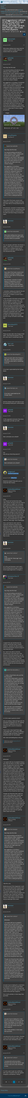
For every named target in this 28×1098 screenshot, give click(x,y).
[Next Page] (21, 1082)
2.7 (16, 11)
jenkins (20, 10)
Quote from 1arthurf (12, 553)
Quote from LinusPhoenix (13, 268)
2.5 (11, 11)
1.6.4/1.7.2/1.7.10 (5, 13)
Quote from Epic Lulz (12, 388)
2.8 (19, 11)
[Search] (18, 1)
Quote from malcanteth (13, 231)
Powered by (14, 1095)
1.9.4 (16, 13)
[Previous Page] (6, 1082)
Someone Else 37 (16, 741)
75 (14, 1082)
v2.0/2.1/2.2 (4, 11)
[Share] (24, 34)
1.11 (22, 13)
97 (19, 1082)
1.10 (19, 13)
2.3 (8, 11)
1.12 (25, 13)
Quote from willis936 (12, 146)
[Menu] (26, 1)
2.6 (14, 11)
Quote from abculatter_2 (13, 670)
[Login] (22, 2)
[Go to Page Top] (25, 1095)
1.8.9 (12, 13)
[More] (24, 45)
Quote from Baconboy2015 (13, 354)
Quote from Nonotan (12, 459)
